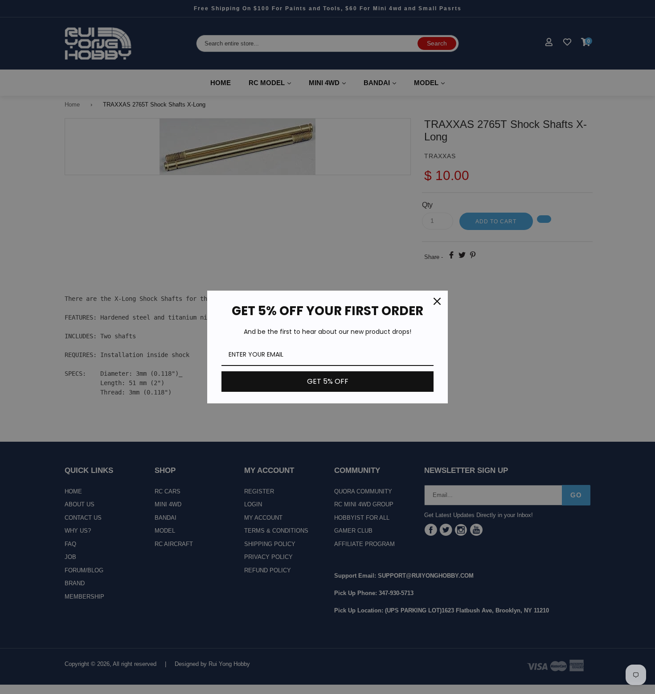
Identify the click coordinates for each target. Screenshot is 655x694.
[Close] (437, 301)
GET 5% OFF (327, 381)
